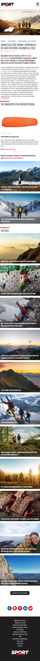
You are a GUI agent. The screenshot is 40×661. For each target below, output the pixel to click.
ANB (20, 636)
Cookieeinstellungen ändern (20, 627)
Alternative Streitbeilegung (20, 638)
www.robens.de (10, 149)
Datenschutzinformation (20, 624)
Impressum (20, 643)
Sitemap (20, 645)
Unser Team (20, 641)
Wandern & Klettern (27, 41)
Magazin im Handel (20, 622)
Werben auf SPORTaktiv (20, 631)
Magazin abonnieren (20, 620)
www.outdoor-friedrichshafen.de (13, 158)
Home (3, 41)
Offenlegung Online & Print (20, 634)
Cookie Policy (20, 629)
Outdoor (12, 41)
